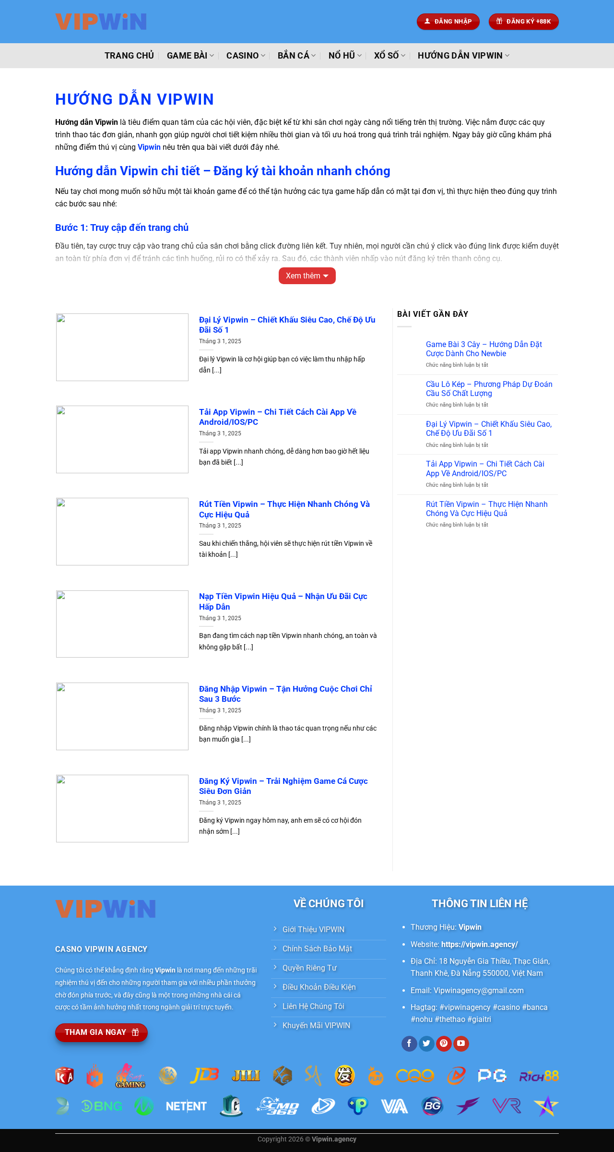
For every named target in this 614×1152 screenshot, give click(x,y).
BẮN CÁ (293, 55)
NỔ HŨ (342, 55)
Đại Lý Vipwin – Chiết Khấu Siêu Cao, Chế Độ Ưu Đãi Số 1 (287, 325)
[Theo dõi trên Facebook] (409, 1044)
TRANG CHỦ (129, 55)
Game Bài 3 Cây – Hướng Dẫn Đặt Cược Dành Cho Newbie (484, 349)
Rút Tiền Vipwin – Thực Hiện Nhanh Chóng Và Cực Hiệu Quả (284, 509)
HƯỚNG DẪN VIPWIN (460, 55)
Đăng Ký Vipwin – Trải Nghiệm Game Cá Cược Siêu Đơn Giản (283, 786)
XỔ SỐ (386, 55)
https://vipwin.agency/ (479, 944)
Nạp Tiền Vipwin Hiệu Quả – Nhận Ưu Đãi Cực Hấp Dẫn (283, 602)
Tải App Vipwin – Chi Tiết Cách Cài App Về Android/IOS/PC (277, 417)
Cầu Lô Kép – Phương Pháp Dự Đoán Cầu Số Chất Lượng (489, 389)
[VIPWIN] (103, 21)
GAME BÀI (187, 55)
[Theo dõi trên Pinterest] (444, 1044)
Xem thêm (303, 275)
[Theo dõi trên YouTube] (461, 1044)
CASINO (242, 55)
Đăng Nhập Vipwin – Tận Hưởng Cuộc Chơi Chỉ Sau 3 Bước (285, 694)
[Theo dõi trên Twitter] (427, 1044)
